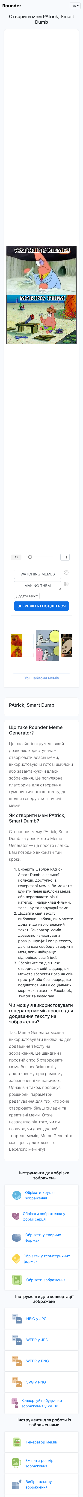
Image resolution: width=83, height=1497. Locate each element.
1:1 (65, 557)
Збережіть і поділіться (42, 606)
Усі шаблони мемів (41, 678)
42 (16, 557)
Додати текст (27, 596)
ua (74, 6)
